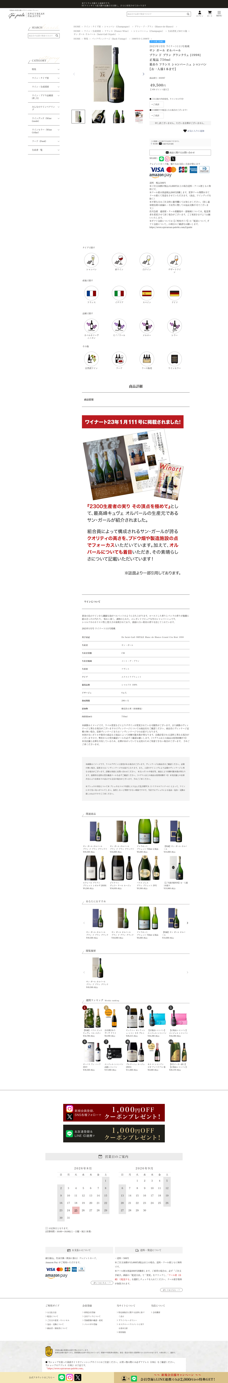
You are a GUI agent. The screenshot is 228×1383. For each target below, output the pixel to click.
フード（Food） (39, 141)
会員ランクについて (92, 1316)
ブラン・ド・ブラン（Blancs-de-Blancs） (154, 27)
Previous (74, 74)
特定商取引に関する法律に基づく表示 (131, 1314)
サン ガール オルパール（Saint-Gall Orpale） (95, 34)
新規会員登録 (89, 1312)
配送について (52, 1316)
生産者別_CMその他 (177, 31)
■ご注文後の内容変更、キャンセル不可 (167, 99)
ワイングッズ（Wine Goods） (42, 119)
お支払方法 (51, 1312)
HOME (77, 27)
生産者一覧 (37, 150)
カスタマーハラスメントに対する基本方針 (131, 1326)
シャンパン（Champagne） (117, 27)
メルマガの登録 (90, 1324)
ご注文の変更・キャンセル (58, 1320)
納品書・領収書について (57, 1328)
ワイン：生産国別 (40, 87)
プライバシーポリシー (127, 1320)
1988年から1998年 (140, 39)
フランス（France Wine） (117, 31)
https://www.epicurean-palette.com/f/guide (170, 227)
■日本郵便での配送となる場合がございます (168, 110)
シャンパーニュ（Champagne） (148, 31)
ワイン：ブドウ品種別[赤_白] (42, 96)
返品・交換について (55, 1324)
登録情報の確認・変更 (93, 1320)
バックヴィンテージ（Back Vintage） (110, 39)
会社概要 (156, 1312)
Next (143, 74)
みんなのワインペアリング (43, 108)
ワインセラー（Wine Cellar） (42, 131)
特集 (34, 69)
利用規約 (122, 1332)
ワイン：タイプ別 (40, 78)
